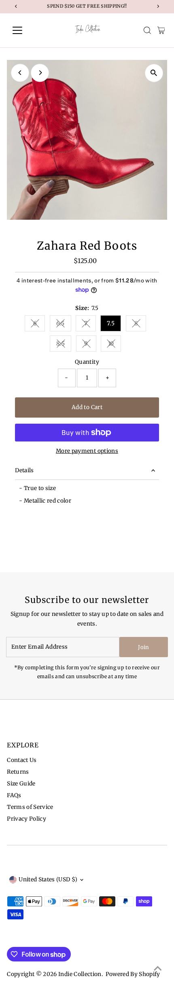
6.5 (63, 325)
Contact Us (21, 760)
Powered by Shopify (133, 974)
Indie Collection (79, 974)
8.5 (63, 345)
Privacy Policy (26, 818)
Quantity (87, 362)
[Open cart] (161, 30)
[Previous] (20, 73)
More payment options (87, 451)
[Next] (40, 73)
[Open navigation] (26, 30)
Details (24, 470)
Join (143, 647)
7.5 (111, 323)
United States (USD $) (48, 879)
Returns (18, 771)
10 (114, 345)
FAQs (14, 795)
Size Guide (21, 783)
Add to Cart (87, 407)
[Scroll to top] (158, 969)
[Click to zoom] (154, 73)
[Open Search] (147, 30)
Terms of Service (30, 807)
